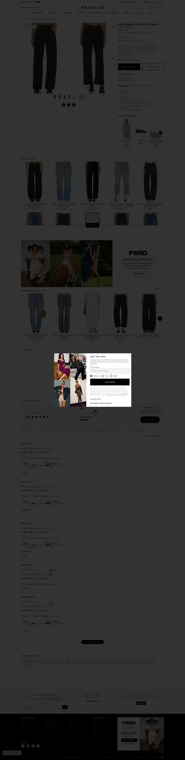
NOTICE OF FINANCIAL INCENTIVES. (117, 394)
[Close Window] (129, 355)
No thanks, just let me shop (101, 403)
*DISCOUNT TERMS (95, 399)
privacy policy (125, 393)
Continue (110, 382)
